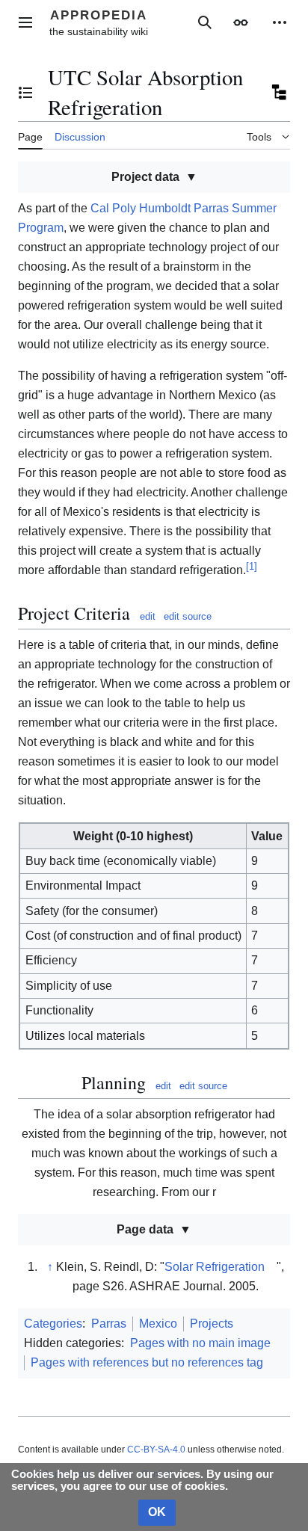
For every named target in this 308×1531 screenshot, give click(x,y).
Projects (211, 1323)
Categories (53, 1323)
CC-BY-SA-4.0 (156, 1449)
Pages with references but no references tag (147, 1362)
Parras (108, 1323)
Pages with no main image (200, 1343)
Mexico (158, 1323)
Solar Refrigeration (214, 1266)
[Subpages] (278, 93)
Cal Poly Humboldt (140, 208)
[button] (25, 22)
